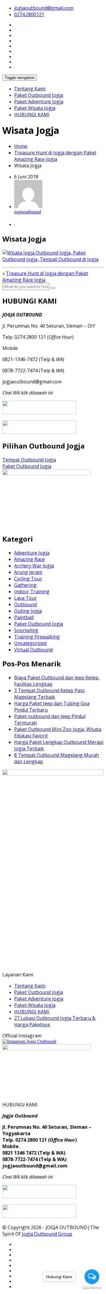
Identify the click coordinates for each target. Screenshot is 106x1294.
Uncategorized (30, 643)
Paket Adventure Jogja (38, 101)
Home (20, 146)
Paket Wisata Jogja (34, 108)
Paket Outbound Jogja (38, 95)
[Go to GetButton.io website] (91, 1288)
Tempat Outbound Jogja (29, 459)
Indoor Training (31, 591)
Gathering (25, 585)
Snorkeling (26, 630)
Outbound (25, 604)
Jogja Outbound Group (47, 1234)
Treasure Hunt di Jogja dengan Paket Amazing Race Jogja (55, 155)
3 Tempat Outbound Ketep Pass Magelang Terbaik (49, 693)
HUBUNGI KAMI (31, 114)
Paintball (24, 617)
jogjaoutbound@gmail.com (43, 8)
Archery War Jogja (34, 565)
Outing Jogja (28, 611)
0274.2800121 (29, 14)
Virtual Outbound (33, 649)
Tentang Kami (29, 88)
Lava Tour (25, 598)
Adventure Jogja (31, 553)
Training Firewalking (37, 636)
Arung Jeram (28, 572)
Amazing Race (29, 559)
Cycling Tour (28, 578)
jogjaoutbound (27, 211)
